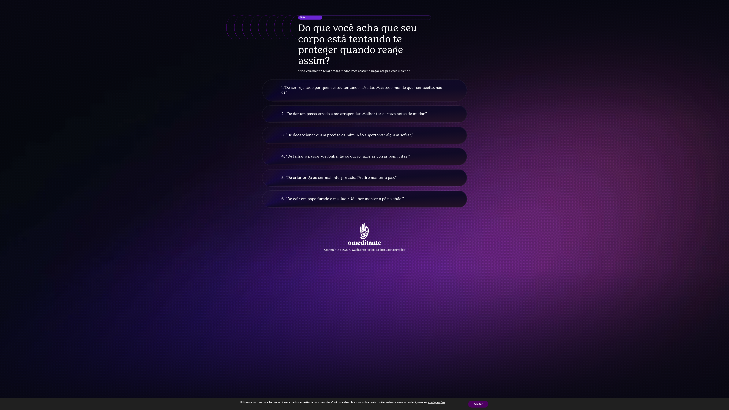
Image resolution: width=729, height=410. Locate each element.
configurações (436, 402)
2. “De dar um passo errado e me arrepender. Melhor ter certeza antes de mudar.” (354, 114)
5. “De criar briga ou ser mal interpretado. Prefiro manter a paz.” (339, 178)
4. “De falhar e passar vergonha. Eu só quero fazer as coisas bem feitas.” (345, 156)
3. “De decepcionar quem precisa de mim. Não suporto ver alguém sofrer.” (347, 135)
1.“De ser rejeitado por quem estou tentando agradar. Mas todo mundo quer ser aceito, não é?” (361, 90)
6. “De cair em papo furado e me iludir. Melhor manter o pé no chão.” (342, 199)
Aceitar (478, 404)
